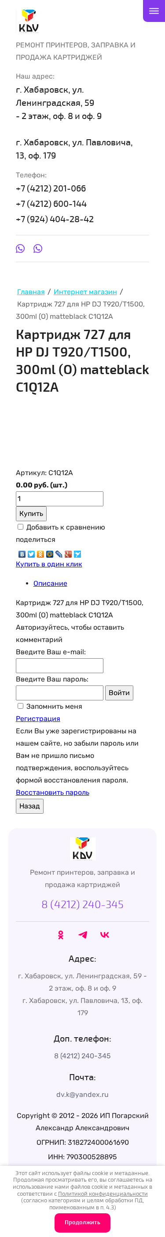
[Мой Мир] (50, 551)
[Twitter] (31, 551)
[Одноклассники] (40, 551)
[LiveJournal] (59, 551)
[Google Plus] (68, 551)
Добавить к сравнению (65, 527)
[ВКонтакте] (22, 551)
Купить (31, 513)
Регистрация (38, 718)
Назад (29, 806)
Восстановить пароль (52, 792)
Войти (119, 693)
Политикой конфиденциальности (103, 1193)
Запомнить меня (53, 706)
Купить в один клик (49, 564)
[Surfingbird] (77, 551)
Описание (50, 583)
